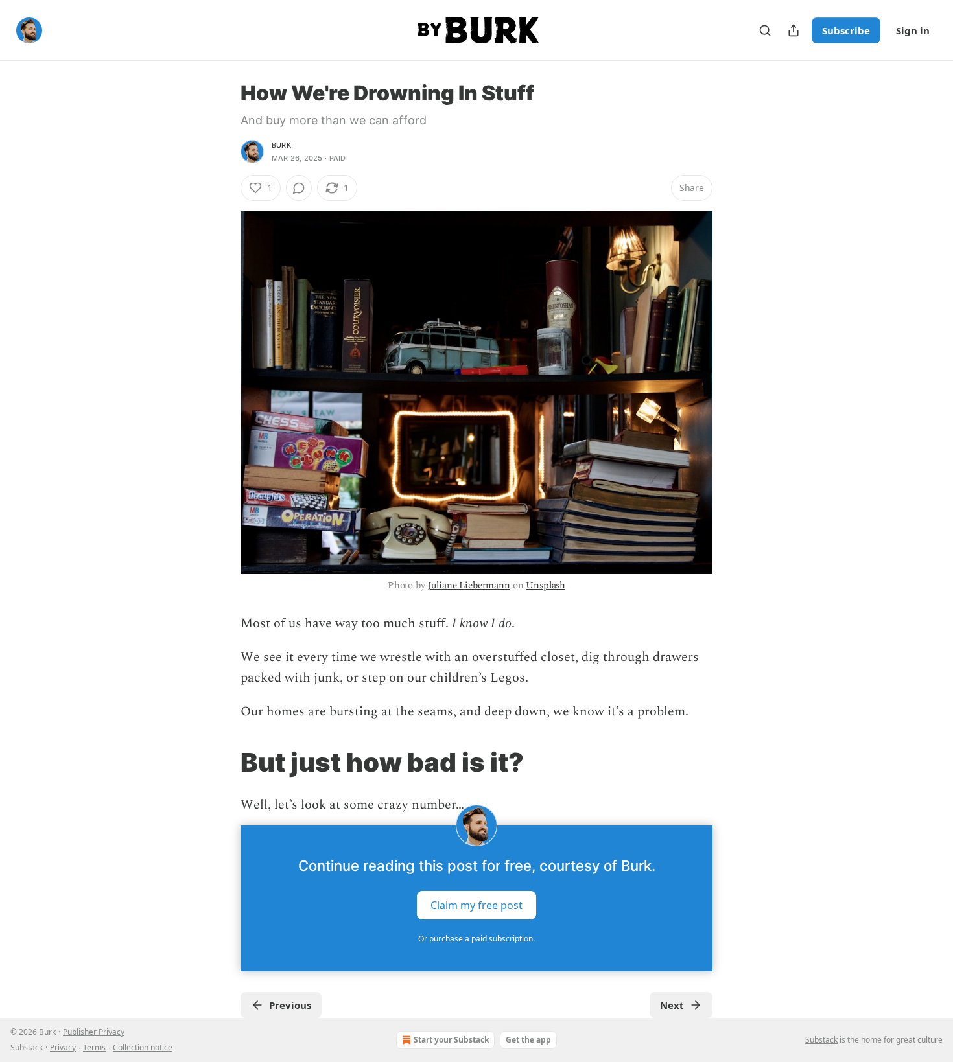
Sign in (913, 30)
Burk (281, 145)
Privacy (63, 1047)
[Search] (765, 30)
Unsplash (545, 585)
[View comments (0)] (299, 188)
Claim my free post (476, 905)
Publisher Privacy (93, 1031)
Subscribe (846, 30)
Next (672, 1005)
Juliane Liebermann (469, 585)
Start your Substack (451, 1039)
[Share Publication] (793, 30)
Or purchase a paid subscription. (476, 938)
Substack (821, 1039)
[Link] (222, 762)
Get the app (528, 1039)
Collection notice (142, 1047)
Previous (290, 1005)
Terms (94, 1047)
